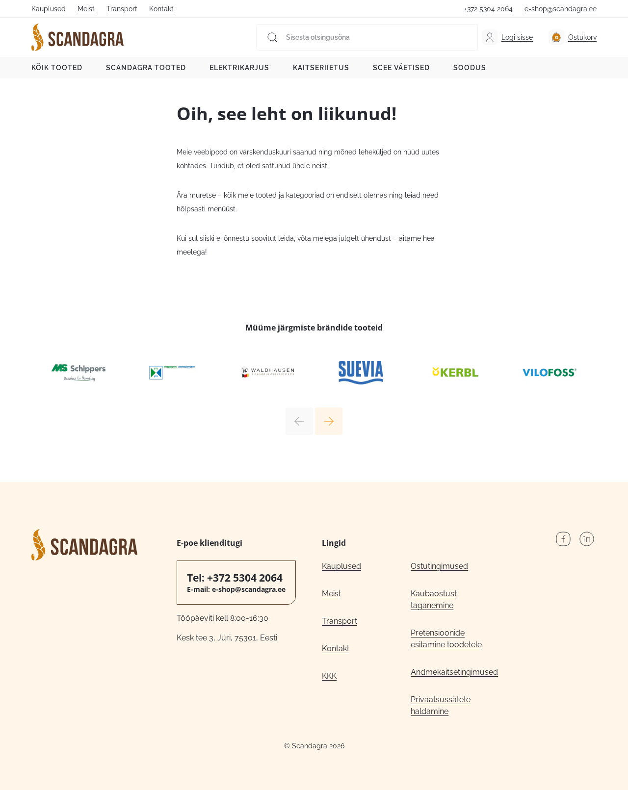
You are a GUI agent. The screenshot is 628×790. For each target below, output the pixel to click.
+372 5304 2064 (488, 9)
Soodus (469, 68)
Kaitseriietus (321, 68)
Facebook (563, 539)
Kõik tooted (56, 68)
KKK (329, 676)
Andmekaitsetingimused (454, 672)
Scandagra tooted (146, 68)
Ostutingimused (439, 566)
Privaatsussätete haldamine (441, 705)
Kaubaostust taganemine (434, 599)
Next (328, 421)
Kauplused (48, 9)
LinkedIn (587, 539)
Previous (299, 421)
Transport (121, 9)
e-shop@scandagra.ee (560, 9)
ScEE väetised (401, 68)
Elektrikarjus (239, 68)
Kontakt (161, 9)
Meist (86, 9)
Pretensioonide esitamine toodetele (446, 638)
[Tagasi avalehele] (77, 37)
